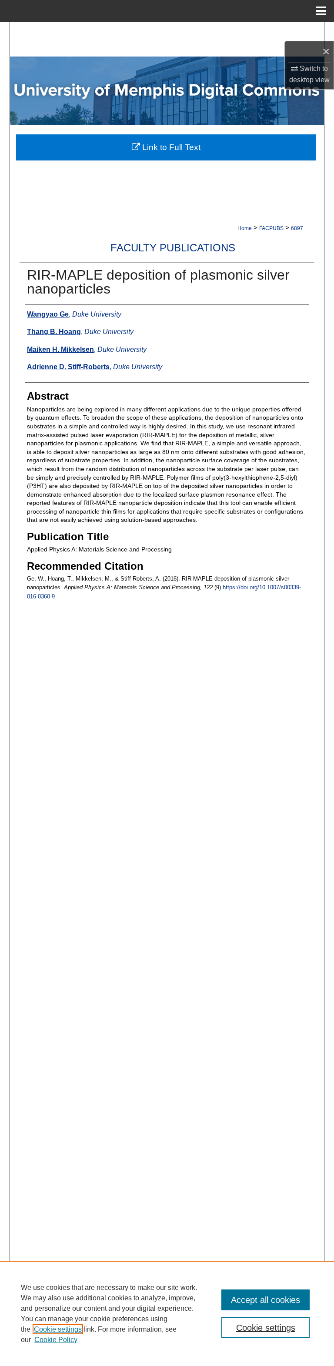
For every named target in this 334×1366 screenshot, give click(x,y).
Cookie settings (58, 1329)
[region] (167, 1313)
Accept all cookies (265, 1300)
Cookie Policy (55, 1339)
